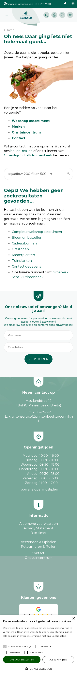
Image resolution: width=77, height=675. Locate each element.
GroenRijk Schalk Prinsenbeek (28, 155)
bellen (15, 151)
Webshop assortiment (31, 121)
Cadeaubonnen (24, 243)
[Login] (54, 15)
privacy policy (64, 324)
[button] (19, 646)
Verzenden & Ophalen (38, 542)
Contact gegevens (26, 266)
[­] (65, 4)
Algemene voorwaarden (38, 524)
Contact (18, 138)
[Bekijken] (70, 15)
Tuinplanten (22, 261)
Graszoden (20, 249)
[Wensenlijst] (62, 15)
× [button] (73, 618)
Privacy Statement (38, 528)
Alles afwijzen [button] (58, 659)
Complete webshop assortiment (37, 232)
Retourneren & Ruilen (38, 546)
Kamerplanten (23, 255)
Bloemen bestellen (27, 237)
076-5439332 (40, 412)
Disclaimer (38, 533)
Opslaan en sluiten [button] (22, 659)
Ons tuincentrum (26, 132)
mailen (27, 151)
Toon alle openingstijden (38, 489)
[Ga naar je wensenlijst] (63, 15)
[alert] (38, 645)
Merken (18, 127)
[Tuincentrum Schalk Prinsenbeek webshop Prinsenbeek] (26, 17)
